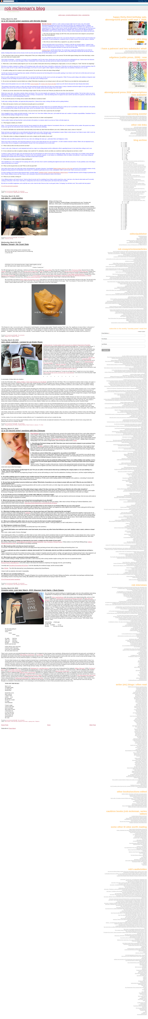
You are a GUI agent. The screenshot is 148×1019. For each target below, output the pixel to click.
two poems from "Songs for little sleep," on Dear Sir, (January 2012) (133, 924)
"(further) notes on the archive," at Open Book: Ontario (135, 292)
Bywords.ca (144, 969)
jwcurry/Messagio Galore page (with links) (138, 843)
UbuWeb (145, 862)
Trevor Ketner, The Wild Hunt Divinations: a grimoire (134, 197)
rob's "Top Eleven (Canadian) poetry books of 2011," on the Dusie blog (132, 394)
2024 (123, 145)
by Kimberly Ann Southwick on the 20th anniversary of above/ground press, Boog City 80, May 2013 (126, 602)
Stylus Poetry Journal (142, 972)
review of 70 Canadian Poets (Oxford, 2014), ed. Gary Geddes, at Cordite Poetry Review (128, 277)
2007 (123, 224)
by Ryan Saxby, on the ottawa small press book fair (136, 640)
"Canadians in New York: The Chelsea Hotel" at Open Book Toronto (133, 464)
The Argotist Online (143, 992)
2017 (123, 210)
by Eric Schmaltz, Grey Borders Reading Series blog (136, 625)
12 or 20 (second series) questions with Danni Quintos (134, 196)
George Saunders (34, 83)
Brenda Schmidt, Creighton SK (140, 754)
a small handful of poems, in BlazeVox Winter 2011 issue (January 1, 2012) (131, 925)
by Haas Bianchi (143, 651)
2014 (123, 214)
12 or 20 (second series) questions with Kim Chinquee (23, 431)
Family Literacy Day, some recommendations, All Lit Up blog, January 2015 (131, 271)
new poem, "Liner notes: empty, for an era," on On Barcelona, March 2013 (131, 895)
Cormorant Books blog (142, 703)
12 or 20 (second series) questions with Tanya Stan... (134, 168)
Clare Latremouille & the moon (140, 552)
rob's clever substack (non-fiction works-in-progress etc (135, 51)
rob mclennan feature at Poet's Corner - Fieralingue (136, 955)
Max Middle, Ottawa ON (142, 736)
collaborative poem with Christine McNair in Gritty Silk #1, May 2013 (132, 888)
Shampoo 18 (144, 1013)
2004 (123, 227)
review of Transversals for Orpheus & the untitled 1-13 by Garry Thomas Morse (130, 527)
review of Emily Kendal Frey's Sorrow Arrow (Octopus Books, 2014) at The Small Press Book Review (126, 303)
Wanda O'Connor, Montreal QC (140, 740)
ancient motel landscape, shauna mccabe (138, 817)
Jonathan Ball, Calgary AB (141, 687)
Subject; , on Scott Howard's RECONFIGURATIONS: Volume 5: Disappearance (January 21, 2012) (126, 922)
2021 (123, 205)
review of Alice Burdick (142, 578)
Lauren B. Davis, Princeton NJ (140, 707)
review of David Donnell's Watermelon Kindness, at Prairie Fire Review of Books (130, 444)
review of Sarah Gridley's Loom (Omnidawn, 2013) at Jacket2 (134, 315)
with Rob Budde (143, 647)
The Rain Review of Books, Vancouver (139, 855)
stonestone (144, 1007)
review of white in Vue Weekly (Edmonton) (138, 508)
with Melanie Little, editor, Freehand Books (138, 639)
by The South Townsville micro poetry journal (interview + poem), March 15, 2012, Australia (128, 611)
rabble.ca (145, 854)
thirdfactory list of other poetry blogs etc (139, 785)
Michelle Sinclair (46, 24)
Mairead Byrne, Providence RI (140, 698)
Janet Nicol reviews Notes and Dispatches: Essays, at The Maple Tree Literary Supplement (128, 264)
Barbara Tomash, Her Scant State (15, 244)
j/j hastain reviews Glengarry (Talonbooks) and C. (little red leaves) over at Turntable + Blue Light (126, 380)
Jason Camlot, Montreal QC (141, 700)
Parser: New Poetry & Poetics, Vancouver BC (137, 849)
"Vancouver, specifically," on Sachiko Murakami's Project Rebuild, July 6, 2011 (130, 935)
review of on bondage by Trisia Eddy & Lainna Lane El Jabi (134, 480)
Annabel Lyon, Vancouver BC (140, 731)
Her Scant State (84, 271)
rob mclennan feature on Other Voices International (136, 960)
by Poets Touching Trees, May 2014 (139, 598)
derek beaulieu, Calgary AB (141, 691)
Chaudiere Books (143, 237)
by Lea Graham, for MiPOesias (140, 646)
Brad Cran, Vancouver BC (141, 704)
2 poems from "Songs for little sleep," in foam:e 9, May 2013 (134, 890)
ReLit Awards (144, 857)
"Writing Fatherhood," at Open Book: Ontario (137, 321)
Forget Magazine (143, 964)
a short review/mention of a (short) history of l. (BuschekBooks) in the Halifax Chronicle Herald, (127, 390)
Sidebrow (145, 977)
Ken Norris (15, 425)
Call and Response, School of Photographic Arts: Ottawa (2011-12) (133, 244)
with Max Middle (143, 669)
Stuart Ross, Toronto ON (142, 751)
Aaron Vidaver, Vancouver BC (140, 770)
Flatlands (145, 1012)
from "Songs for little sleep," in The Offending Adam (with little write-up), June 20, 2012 (129, 913)
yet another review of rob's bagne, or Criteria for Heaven (135, 573)
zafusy (145, 990)
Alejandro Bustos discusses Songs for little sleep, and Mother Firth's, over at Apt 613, (129, 358)
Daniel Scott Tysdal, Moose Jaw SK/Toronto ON (137, 767)
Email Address (105, 333)
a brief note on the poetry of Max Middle (138, 547)
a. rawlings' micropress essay (141, 566)
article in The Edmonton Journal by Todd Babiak (137, 518)
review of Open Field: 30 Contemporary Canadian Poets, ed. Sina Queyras (131, 551)
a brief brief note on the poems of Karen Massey (137, 532)
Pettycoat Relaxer (143, 1009)
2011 (123, 218)
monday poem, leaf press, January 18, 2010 (137, 945)
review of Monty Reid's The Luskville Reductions (137, 473)
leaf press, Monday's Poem (141, 952)
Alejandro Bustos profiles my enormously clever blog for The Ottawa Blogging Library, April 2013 (127, 364)
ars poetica (144, 957)
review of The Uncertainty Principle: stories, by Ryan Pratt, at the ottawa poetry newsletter (128, 309)
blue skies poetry (143, 963)
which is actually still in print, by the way (66, 368)
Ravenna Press (24, 584)
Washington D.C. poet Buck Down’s (40, 668)
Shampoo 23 (144, 997)
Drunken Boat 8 (143, 982)
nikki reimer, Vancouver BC (141, 749)
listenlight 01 (144, 985)
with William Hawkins (142, 666)
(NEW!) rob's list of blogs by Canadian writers (137, 686)
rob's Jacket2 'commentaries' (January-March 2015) (136, 130)
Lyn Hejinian (40, 654)
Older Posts (92, 725)
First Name (104, 338)
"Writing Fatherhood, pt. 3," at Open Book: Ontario (136, 319)
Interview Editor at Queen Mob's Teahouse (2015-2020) (135, 129)
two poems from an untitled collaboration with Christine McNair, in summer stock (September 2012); (126, 908)
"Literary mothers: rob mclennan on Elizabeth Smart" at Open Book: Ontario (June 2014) (128, 298)
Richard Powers (57, 542)
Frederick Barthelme (37, 542)
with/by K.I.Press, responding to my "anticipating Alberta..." (135, 650)
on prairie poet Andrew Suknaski (140, 452)
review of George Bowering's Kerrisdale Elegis (137, 487)
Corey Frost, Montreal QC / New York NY (138, 716)
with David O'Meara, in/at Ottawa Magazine (138, 610)
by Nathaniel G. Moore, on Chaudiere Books (137, 656)
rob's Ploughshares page (141, 134)
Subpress (37, 721)
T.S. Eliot (41, 425)
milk (146, 954)
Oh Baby (40, 446)
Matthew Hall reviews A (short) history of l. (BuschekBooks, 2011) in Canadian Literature (128, 376)
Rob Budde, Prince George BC (140, 697)
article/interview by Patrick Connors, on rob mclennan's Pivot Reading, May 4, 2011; (129, 431)
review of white (144, 492)
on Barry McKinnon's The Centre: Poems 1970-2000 (136, 554)
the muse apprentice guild (141, 1008)
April (124, 158)
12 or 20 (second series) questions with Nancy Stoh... (134, 200)
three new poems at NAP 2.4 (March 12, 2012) (137, 920)
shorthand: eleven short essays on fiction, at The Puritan (135, 379)
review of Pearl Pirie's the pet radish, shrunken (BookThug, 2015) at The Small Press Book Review (126, 268)
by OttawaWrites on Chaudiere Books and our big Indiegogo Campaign (132, 591)
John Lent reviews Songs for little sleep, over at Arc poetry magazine (132, 359)
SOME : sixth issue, (127, 174)
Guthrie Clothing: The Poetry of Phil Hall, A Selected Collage (134, 794)
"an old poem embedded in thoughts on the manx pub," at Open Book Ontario (131, 428)
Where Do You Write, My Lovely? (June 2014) (137, 297)
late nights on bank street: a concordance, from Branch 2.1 (134, 943)
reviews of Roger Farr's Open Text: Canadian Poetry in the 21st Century (132, 488)
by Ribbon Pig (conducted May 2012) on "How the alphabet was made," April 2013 (129, 603)
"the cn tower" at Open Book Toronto (139, 475)
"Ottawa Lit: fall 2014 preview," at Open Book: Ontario (136, 286)
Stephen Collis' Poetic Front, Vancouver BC (138, 851)
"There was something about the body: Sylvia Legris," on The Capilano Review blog (129, 406)
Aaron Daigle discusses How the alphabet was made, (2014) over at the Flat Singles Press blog (127, 301)
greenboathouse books (142, 1014)
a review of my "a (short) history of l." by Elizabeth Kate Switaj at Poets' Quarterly (130, 256)
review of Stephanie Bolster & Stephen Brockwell (136, 567)
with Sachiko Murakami (142, 637)
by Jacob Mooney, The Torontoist (140, 627)
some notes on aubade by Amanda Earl (138, 536)
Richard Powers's (10, 562)
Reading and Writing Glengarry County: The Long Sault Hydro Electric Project (130, 469)
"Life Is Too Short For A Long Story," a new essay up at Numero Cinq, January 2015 (129, 274)
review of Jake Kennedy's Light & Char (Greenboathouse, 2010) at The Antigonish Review (128, 384)
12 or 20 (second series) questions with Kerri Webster (134, 184)
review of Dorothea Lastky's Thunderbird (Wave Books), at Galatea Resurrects (130, 371)
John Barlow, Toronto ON (141, 689)
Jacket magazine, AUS (142, 842)
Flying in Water (48, 270)
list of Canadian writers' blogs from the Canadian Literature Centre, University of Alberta (128, 786)
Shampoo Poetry (143, 858)
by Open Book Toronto (142, 631)
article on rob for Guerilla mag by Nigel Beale (137, 479)
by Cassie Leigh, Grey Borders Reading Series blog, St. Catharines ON (132, 615)
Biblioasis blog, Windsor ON (141, 694)
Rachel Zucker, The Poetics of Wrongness (132, 179)
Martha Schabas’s (57, 168)
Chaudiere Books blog (142, 781)
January (125, 203)
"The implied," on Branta (142, 466)
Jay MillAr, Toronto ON (142, 737)
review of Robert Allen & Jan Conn (139, 577)
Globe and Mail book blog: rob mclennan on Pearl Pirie (135, 467)
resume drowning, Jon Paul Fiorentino (139, 820)
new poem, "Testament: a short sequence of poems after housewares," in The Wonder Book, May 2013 (125, 889)
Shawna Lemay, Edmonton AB (140, 729)
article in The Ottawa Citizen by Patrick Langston (137, 525)
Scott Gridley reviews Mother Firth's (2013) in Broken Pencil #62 (133, 316)
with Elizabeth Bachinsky (141, 634)
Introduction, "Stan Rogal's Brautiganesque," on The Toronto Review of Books (130, 362)
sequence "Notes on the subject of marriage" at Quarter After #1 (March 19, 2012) (130, 919)
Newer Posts (4, 725)
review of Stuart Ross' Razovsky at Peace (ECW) (136, 576)
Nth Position (144, 991)
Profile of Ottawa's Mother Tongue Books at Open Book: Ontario (133, 402)
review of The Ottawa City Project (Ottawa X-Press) (136, 523)
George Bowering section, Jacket (140, 801)
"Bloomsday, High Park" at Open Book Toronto (137, 453)
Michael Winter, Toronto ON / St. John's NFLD (137, 775)
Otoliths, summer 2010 (142, 942)
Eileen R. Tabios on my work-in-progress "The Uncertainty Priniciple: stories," (131, 410)
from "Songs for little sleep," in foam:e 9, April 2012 (136, 916)
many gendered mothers (142, 238)
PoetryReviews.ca (143, 853)
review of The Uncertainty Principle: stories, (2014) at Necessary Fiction (132, 287)
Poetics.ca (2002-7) (143, 243)
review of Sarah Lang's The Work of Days (138, 511)
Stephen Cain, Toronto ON (141, 699)
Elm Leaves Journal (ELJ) (59, 439)
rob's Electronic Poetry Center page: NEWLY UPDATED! (135, 128)
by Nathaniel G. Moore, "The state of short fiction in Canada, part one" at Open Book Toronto (128, 621)
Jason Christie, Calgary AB (141, 702)
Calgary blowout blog (142, 780)
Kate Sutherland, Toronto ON (141, 764)
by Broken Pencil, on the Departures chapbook (137, 641)
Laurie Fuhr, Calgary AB (142, 717)
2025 (123, 144)
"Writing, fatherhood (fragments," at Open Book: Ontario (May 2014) (133, 304)
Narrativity (145, 845)
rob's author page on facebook (140, 127)
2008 (123, 222)
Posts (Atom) (12, 728)
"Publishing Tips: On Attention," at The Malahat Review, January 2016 (132, 255)
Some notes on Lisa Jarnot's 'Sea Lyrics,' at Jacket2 (136, 365)
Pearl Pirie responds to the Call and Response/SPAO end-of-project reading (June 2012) (128, 381)
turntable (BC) (144, 947)
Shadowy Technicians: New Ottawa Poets (138, 822)
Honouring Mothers (143, 1004)
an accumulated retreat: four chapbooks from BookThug (135, 537)
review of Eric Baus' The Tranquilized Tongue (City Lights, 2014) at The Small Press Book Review (126, 290)
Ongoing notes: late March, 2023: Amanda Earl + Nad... (134, 171)
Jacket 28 (145, 1000)
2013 (123, 216)
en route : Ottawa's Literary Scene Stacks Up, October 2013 (134, 356)
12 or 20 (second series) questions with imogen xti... (134, 188)
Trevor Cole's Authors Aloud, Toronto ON (138, 832)
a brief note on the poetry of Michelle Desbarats (137, 528)
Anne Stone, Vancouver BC (141, 763)
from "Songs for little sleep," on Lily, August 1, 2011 (136, 931)
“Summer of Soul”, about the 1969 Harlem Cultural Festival (53, 172)
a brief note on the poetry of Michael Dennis (138, 535)
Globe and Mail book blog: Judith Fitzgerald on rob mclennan (134, 468)
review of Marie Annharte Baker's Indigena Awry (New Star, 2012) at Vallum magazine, (129, 360)
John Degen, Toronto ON (141, 708)
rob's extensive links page (141, 131)
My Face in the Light (67, 168)
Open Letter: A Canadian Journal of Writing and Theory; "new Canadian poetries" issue (129, 798)
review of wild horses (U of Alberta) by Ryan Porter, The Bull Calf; (133, 430)
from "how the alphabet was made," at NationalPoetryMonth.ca (134, 918)
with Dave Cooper (143, 662)
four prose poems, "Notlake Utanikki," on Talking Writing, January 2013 (132, 901)
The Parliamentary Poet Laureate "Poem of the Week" (135, 847)
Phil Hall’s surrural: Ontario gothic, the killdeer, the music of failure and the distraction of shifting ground (125, 509)
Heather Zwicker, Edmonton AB (140, 777)
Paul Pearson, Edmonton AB (141, 743)
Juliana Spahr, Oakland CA (141, 761)
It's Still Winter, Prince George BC (140, 841)
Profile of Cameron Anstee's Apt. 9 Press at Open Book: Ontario (134, 411)
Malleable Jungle (143, 998)
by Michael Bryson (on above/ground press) (137, 680)
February (125, 201)
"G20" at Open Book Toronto (141, 450)
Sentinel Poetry (143, 1003)
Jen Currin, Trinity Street (128, 178)
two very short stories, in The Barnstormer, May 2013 (136, 887)
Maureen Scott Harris (23, 721)
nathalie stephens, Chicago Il (141, 762)
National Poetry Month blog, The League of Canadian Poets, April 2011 (132, 940)
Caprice (77, 361)
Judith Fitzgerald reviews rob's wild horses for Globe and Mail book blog (132, 459)
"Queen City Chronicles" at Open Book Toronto (137, 465)
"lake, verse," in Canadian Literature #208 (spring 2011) (135, 929)
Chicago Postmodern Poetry (141, 833)
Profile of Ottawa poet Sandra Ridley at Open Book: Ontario (134, 405)
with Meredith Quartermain (141, 670)
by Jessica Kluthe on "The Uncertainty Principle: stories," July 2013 (133, 601)
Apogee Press (8, 336)
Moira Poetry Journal (142, 996)
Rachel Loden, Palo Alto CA (141, 730)
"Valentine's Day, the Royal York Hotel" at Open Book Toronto (134, 458)
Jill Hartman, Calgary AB (142, 723)
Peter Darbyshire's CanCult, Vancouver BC (138, 831)
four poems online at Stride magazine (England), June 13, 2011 (133, 937)
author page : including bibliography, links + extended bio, (74, 15)
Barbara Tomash (15, 336)
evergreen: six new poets (141, 802)
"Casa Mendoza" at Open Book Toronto (138, 446)
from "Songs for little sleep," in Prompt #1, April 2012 (136, 917)
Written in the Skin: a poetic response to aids (137, 806)
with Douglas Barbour (142, 674)
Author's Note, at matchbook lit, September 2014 (137, 284)
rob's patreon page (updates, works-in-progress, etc (136, 50)
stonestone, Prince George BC (140, 859)
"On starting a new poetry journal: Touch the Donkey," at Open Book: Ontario (131, 293)
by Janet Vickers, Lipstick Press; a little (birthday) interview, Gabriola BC (132, 612)
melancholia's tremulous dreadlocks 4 (139, 983)
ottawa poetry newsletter (142, 239)
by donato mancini (143, 675)
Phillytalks (145, 850)
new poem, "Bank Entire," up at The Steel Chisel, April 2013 (134, 892)
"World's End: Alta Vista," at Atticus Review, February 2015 (135, 270)
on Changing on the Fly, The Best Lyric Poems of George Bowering (133, 553)
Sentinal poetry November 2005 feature (138, 133)
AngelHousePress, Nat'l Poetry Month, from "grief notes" (135, 944)
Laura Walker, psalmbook (128, 187)
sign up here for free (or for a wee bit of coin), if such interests (59, 372)
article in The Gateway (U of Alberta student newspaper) (135, 515)
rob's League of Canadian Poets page (139, 132)
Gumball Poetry (143, 1010)
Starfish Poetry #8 (143, 961)
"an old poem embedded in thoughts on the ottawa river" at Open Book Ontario (130, 424)
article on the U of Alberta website (140, 514)
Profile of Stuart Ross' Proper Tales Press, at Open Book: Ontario (133, 283)
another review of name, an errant (140, 539)
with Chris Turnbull (143, 658)
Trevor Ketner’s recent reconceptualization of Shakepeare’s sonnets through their (62, 275)
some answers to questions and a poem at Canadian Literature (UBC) (132, 635)
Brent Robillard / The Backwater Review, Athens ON (136, 750)
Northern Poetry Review (142, 846)
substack (36, 425)
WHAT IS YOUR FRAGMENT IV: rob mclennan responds (135, 314)
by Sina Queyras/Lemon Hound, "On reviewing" (137, 623)
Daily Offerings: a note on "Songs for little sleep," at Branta (135, 375)
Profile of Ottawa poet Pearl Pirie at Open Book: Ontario (135, 404)
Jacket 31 (145, 979)
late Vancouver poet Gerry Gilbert (33, 675)
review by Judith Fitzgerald (141, 502)
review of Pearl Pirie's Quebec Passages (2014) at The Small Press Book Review (130, 300)
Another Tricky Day (16, 669)
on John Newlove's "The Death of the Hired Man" (136, 564)
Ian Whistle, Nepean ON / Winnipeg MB (138, 774)
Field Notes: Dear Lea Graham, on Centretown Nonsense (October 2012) (131, 907)
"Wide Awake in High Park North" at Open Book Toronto (135, 454)
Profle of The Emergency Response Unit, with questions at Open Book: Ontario (130, 393)
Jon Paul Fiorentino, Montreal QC (140, 712)
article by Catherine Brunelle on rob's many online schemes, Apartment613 (131, 265)
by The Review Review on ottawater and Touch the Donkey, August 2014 (131, 592)
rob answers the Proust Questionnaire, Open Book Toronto (134, 626)
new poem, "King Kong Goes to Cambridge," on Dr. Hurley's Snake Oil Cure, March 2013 (128, 894)
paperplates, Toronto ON (142, 848)
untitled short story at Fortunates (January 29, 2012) (136, 921)
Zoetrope (27, 512)
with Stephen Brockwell (142, 653)
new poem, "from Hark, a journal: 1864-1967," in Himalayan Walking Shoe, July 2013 (129, 882)
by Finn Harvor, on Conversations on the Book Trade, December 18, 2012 (131, 606)
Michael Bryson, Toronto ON (141, 696)
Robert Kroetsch (30, 425)
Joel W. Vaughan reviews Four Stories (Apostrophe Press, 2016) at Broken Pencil (130, 251)
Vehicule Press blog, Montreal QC (140, 769)
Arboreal (3, 271)
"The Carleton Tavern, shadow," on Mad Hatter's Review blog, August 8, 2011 (131, 930)
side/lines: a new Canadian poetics (139, 803)
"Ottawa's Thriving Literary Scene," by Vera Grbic (137, 413)
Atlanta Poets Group (142, 778)
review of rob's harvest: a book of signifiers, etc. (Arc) (136, 569)
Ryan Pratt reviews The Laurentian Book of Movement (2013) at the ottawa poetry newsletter (127, 318)
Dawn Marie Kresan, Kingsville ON (139, 725)
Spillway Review (143, 994)
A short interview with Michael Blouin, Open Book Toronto (135, 419)
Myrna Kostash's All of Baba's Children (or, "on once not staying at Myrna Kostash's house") (128, 521)
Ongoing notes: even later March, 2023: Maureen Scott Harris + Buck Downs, (32, 590)
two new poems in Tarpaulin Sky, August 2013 (137, 881)
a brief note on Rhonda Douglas (140, 538)
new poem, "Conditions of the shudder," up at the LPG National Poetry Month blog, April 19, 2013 (127, 891)
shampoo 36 (144, 946)
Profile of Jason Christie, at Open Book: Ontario (137, 291)
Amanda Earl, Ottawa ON (141, 711)
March (124, 159)
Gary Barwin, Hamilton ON (141, 690)
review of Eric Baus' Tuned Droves (139, 472)
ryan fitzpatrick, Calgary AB (141, 713)
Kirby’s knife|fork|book (57, 597)
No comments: (21, 191)
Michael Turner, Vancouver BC (140, 766)
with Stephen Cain (143, 672)
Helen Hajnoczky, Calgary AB (141, 721)
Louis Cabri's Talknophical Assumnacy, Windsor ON (136, 860)
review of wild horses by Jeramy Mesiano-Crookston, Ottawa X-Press (132, 447)
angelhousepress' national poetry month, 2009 (137, 948)
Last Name (104, 344)
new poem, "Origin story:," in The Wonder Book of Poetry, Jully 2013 (133, 883)
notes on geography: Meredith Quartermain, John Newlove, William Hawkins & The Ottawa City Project (125, 548)
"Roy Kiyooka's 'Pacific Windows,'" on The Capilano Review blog (133, 395)
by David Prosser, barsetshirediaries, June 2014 (137, 597)
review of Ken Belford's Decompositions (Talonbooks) (135, 425)
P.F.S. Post (144, 995)
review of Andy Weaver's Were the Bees (138, 546)
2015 (123, 213)
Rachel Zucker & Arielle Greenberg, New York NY (136, 776)
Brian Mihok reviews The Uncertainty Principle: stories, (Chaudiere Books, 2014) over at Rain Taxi (126, 276)
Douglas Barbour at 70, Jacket (140, 470)
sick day (11, 238)
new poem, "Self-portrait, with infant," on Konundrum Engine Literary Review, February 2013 (127, 900)
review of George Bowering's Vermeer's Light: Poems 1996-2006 (133, 513)
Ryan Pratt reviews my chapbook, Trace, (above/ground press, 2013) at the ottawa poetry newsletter (126, 361)
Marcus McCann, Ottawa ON (141, 735)
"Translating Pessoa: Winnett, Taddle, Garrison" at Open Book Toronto (132, 445)
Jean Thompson (48, 542)
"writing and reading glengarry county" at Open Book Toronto (134, 439)
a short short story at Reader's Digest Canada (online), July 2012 (133, 911)
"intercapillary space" (142, 984)
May (124, 157)
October (125, 150)
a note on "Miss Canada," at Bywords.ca (138, 374)
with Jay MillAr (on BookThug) (140, 667)
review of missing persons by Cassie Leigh (138, 443)
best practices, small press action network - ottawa (136, 555)
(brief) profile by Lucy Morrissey (140, 366)
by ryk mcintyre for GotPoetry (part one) (139, 644)
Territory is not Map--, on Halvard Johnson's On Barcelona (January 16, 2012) (130, 923)
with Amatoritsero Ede (142, 661)
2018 (123, 209)
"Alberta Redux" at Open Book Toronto (139, 460)
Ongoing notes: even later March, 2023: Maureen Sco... (134, 167)
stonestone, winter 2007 (142, 975)
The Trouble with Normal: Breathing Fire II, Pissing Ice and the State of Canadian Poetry (128, 556)
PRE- (41, 271)
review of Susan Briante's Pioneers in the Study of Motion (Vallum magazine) (131, 520)
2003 (123, 229)
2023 (123, 146)
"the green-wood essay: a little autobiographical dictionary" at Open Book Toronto (130, 440)
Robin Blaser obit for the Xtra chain (139, 483)
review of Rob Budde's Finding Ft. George (138, 493)
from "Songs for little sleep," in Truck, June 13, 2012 (136, 914)
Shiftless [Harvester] (80, 668)
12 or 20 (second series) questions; (9, 186)
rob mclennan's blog (24, 8)
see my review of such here (30, 271)
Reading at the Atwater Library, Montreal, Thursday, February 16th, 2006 (132, 875)
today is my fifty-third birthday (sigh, (130, 182)
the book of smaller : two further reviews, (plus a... (133, 193)
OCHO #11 (144, 968)
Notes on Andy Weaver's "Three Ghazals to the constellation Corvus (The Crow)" (130, 565)
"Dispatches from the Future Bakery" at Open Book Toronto (134, 478)
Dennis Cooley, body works (129, 189)
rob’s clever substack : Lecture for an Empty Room (21, 342)
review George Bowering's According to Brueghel (136, 484)
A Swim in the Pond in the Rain (48, 83)
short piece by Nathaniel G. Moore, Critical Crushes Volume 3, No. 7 (132, 516)
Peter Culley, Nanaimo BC (141, 705)
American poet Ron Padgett (22, 678)
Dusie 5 (145, 976)
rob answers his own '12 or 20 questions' (138, 642)
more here (144, 864)
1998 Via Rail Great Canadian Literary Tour (138, 135)
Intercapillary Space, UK (142, 840)
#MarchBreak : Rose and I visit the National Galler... (134, 170)
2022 (123, 204)
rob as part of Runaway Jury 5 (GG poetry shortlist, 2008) (135, 491)
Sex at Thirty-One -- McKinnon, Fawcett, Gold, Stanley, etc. (135, 562)
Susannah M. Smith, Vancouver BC (139, 760)
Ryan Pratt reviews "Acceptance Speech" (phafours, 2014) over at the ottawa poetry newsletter (127, 281)
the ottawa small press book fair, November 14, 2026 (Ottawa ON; (133, 119)
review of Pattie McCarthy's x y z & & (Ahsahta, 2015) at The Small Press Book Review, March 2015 (126, 269)
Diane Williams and (24, 542)
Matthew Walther (22, 425)
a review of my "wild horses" (141, 257)
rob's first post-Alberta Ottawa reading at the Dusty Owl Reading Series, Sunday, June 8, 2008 (127, 871)
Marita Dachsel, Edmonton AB (140, 706)
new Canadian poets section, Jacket (139, 804)
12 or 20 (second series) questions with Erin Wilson (134, 192)
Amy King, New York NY (142, 724)
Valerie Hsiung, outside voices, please (131, 195)
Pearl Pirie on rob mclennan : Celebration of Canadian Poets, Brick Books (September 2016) (127, 253)
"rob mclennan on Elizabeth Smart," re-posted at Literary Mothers (133, 289)
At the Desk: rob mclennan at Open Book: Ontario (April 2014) (134, 305)
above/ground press (142, 236)
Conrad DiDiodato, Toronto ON (140, 709)
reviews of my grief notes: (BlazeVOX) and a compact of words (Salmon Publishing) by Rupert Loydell (125, 391)
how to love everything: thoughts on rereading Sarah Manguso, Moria (132, 471)
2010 (123, 220)
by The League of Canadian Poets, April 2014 (137, 599)
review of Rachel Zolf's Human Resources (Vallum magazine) (134, 519)
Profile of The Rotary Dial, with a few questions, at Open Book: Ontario (132, 282)
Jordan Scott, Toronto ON (141, 756)
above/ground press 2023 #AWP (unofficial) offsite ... (134, 183)
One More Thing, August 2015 (140, 262)
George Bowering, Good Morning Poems (131, 199)
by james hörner (143, 671)
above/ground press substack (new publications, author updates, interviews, (131, 53)
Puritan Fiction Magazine (141, 970)
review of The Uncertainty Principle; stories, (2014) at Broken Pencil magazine (130, 288)
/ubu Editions (144, 863)
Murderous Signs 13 (142, 981)
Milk (146, 1011)
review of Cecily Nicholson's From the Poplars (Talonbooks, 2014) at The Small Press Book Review (126, 302)
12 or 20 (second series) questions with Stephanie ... (134, 180)
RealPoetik (144, 989)
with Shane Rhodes (143, 654)
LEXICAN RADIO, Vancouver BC (140, 844)
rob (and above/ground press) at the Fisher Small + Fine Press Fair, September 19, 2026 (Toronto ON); (125, 118)
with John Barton (143, 668)
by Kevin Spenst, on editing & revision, (139, 620)
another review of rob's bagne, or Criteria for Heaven (136, 572)
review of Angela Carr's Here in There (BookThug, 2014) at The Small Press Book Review (128, 306)
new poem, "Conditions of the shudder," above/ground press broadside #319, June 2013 (128, 884)
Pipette (75, 440)
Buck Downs (7, 721)
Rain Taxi (145, 856)
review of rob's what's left (141, 561)
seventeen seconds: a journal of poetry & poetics (136, 240)
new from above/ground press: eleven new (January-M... (135, 191)
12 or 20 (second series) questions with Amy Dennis (134, 176)
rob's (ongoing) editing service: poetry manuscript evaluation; (134, 120)
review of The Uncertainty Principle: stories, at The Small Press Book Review (131, 313)
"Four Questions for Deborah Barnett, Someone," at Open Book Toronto (132, 412)
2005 (123, 226)
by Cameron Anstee (143, 652)
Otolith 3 (145, 978)
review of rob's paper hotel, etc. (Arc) (139, 568)
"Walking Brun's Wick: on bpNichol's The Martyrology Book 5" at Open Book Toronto (129, 451)
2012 (123, 217)
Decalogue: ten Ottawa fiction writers (139, 799)
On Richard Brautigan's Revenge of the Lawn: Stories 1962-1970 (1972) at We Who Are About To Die (126, 403)
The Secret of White (76, 270)
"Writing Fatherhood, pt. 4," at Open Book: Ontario (136, 317)
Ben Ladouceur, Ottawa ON (141, 726)
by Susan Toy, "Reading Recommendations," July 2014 (135, 596)
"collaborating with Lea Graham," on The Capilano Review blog (133, 397)
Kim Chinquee (34, 433)
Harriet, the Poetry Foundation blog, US (138, 745)
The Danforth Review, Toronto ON (140, 834)
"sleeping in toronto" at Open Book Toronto (138, 482)
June (124, 155)
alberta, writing (144, 784)
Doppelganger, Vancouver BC (140, 836)
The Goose (144, 839)
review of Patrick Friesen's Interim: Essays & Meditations (135, 501)
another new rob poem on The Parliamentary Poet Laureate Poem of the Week (130, 959)
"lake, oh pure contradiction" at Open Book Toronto (136, 481)
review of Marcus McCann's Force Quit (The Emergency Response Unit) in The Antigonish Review (126, 441)
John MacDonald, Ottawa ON (141, 732)
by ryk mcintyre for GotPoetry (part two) (139, 643)
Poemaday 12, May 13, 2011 (141, 938)
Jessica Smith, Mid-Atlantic (141, 759)
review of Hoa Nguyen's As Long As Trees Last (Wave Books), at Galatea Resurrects (129, 370)
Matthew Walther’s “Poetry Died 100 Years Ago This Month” (32, 382)
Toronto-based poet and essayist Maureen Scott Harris (69, 598)
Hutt (146, 1001)
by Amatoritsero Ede (142, 664)
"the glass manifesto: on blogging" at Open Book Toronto (135, 433)
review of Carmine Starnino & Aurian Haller (138, 579)
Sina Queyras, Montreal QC (141, 747)
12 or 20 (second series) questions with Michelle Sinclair (24, 21)
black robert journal (143, 950)
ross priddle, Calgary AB (142, 746)
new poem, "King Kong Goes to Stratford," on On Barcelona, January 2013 (131, 902)
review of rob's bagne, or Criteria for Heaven (137, 571)
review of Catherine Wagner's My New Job (138, 477)
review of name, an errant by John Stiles (138, 522)
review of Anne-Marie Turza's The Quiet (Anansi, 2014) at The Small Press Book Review (128, 310)
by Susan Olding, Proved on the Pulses (138, 629)
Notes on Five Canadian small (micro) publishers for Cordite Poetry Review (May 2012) (128, 385)
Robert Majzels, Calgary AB (141, 733)
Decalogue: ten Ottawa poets (141, 800)
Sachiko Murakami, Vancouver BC (140, 739)
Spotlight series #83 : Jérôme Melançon (131, 175)
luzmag (145, 988)
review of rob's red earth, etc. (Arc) (140, 559)
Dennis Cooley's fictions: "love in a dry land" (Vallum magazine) (133, 507)
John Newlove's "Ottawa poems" (140, 540)
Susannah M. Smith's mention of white (139, 505)
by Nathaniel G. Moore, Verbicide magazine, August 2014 (135, 593)
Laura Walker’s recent (76, 274)
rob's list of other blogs (142, 787)
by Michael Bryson (143, 679)
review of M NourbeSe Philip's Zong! (139, 438)
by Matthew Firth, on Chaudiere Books (139, 655)
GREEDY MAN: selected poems (28, 672)
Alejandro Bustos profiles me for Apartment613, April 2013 (135, 363)
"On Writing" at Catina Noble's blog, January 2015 (136, 273)
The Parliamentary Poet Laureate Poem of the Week (136, 987)
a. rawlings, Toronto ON (142, 748)
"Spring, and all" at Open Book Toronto (139, 461)
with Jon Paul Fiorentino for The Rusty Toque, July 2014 (135, 594)
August (125, 153)
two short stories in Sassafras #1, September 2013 (136, 880)
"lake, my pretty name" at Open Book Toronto (137, 474)
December (125, 147)
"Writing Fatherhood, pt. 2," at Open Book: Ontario (136, 320)
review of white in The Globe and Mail (139, 510)
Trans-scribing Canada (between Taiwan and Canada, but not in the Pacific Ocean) (129, 779)
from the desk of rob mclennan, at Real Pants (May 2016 (135, 254)
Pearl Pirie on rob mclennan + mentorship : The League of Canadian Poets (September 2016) (127, 252)
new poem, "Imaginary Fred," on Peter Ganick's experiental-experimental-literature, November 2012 (126, 904)
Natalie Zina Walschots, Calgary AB (139, 771)
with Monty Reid (143, 659)
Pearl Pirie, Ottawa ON (142, 744)
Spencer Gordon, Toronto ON (141, 719)
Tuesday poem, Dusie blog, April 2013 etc (138, 795)
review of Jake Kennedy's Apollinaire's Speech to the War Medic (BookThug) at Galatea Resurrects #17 (125, 399)
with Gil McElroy (143, 677)
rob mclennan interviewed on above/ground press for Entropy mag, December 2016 (129, 587)
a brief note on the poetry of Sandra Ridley (138, 524)
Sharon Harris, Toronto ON (141, 722)
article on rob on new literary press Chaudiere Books (136, 531)
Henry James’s (30, 279)
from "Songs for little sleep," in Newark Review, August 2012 (134, 910)
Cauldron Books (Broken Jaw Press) (139, 816)
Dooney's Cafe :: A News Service (140, 837)
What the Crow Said (61, 364)
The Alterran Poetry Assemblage (140, 1005)
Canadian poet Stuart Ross (36, 678)
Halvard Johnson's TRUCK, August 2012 (138, 796)
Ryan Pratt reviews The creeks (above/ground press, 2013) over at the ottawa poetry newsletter (127, 357)
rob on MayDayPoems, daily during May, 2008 (137, 962)
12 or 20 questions (9, 192)
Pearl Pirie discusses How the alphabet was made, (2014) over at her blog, (131, 311)
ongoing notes (31, 721)
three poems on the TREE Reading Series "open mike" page (134, 956)
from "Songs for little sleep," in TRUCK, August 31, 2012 (135, 909)
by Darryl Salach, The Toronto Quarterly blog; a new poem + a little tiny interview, (130, 616)
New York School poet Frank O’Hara (86, 675)
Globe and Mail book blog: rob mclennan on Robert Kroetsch (134, 462)
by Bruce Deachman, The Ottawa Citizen (138, 630)
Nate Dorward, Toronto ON (141, 710)
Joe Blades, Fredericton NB (141, 695)
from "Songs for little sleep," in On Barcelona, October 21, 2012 (134, 906)
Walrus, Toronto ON (143, 971)
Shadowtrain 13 (143, 974)
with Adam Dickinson (142, 660)
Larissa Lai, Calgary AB (142, 727)
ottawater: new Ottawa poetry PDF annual (138, 241)
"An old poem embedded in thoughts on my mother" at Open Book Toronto (131, 432)
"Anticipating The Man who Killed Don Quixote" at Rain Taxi (134, 437)
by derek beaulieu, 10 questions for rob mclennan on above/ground (133, 618)
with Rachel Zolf (143, 657)
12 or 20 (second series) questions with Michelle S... (134, 161)
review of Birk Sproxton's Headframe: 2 (139, 533)
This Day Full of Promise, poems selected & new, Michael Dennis (133, 821)
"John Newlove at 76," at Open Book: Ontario (137, 296)
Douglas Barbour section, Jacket (140, 797)
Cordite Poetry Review (142, 1002)
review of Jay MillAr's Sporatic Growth (139, 529)
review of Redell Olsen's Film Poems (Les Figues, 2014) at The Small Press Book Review (128, 278)
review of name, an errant (141, 543)
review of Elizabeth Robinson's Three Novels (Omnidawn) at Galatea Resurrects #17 (129, 398)
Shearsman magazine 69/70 (141, 973)
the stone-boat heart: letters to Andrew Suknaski (137, 541)
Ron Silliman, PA (143, 757)
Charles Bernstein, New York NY (140, 692)
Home (48, 725)
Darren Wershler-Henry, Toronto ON (139, 772)
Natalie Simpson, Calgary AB (141, 758)
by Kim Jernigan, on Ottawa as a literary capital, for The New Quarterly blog (131, 617)
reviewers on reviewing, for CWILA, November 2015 (136, 261)
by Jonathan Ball (143, 632)
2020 (123, 207)
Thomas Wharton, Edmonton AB (140, 773)
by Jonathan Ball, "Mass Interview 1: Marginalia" (137, 624)
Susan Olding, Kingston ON (141, 742)
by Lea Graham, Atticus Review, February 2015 (137, 589)
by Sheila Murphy (143, 665)
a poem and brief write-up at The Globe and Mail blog (135, 949)
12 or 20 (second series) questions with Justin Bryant (134, 172)
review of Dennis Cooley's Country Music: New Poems (135, 534)
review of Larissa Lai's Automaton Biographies (137, 457)
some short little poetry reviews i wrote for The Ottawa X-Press (134, 512)
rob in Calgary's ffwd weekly (141, 504)
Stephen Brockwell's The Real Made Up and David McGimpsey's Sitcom (132, 496)
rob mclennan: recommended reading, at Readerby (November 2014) (132, 275)
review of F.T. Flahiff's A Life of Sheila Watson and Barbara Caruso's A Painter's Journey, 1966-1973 (126, 545)
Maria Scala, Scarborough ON (140, 753)
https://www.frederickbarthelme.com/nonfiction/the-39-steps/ (41, 503)
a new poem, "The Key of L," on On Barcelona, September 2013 (133, 879)
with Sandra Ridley (143, 638)
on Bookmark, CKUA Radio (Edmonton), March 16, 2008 (135, 872)
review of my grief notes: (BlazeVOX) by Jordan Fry (136, 392)
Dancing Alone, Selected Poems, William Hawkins (136, 818)
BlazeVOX (144, 965)
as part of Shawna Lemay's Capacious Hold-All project (135, 495)
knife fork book (14, 721)
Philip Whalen (23, 654)
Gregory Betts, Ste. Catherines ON (140, 693)
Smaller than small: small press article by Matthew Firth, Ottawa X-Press (132, 558)
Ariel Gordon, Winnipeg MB (141, 718)
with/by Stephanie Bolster (141, 678)
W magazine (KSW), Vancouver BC (139, 861)
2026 (123, 142)
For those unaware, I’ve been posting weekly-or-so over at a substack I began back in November (66, 345)
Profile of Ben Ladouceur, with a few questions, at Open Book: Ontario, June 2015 (130, 263)
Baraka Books (17, 192)
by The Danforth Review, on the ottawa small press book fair (134, 633)
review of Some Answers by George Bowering (137, 500)
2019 (123, 208)
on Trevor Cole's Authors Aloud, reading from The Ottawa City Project (132, 874)
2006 (123, 225)
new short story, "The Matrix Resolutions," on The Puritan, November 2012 (131, 905)
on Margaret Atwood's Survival (140, 560)
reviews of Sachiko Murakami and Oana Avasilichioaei (135, 489)
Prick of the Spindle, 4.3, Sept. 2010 (139, 941)
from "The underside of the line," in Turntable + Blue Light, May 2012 (132, 915)
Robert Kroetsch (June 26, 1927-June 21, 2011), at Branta (135, 420)
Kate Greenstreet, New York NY (140, 720)
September (125, 151)
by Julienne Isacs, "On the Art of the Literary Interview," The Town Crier (132, 588)
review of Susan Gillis (142, 580)
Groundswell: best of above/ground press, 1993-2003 (135, 819)
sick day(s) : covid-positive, (12, 198)
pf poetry (145, 951)
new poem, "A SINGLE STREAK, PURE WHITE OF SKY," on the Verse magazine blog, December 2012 (125, 903)
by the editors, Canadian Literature (139, 590)
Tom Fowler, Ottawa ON (142, 714)
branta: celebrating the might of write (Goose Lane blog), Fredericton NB (132, 830)
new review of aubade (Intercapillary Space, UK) (137, 506)
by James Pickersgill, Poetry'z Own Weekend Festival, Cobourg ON (133, 619)
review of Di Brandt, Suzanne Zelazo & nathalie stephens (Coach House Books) (130, 563)
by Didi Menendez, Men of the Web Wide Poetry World (135, 648)
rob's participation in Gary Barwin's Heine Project (136, 456)
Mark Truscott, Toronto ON (141, 765)
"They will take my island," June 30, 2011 (138, 936)
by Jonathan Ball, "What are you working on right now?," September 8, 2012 (131, 607)
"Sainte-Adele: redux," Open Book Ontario (138, 416)
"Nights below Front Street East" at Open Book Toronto (135, 455)
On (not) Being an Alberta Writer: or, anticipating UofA (136, 526)
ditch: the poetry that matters (141, 835)
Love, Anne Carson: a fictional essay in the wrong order (135, 448)
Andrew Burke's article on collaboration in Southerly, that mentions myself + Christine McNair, (127, 383)
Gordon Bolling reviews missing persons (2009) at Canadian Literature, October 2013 (129, 322)
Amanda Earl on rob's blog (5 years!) (139, 498)
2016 (123, 212)
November (125, 149)
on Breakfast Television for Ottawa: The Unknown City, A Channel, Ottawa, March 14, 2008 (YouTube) (126, 873)
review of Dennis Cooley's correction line (138, 494)
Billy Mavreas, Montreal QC (141, 734)
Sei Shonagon (30, 654)
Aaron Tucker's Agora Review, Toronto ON (138, 829)
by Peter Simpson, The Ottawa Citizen (139, 628)
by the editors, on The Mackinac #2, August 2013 (136, 600)
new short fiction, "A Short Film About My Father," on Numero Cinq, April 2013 (131, 893)
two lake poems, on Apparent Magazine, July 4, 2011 (136, 934)
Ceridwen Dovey (46, 50)
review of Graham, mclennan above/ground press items (135, 542)
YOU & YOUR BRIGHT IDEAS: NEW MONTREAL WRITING (134, 805)
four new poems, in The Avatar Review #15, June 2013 (135, 886)
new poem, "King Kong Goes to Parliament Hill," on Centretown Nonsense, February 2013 (128, 898)
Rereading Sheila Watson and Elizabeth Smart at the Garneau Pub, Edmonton (130, 497)
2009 (123, 221)
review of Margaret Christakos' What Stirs (138, 486)
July (124, 154)
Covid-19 (7, 238)
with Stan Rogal (143, 673)
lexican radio (144, 958)
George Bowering (86, 359)
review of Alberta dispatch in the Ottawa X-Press (137, 485)
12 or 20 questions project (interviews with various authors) (134, 645)
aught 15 (145, 986)
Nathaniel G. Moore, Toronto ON (140, 738)
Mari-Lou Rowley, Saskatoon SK (140, 752)
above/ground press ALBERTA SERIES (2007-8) (137, 242)
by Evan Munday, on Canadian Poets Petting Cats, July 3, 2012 (133, 608)
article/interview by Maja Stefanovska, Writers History (136, 429)
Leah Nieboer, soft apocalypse (129, 186)
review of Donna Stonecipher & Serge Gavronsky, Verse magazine (133, 499)
